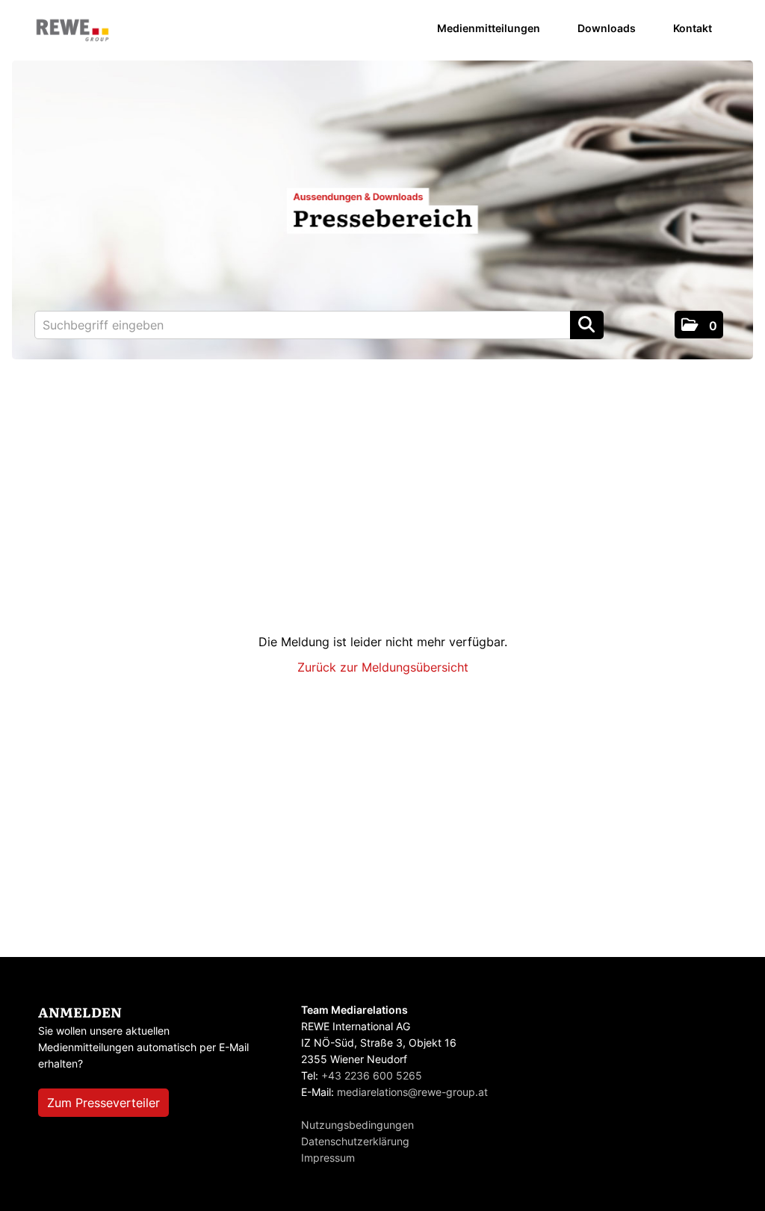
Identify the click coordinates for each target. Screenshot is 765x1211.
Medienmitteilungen (488, 28)
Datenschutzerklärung (355, 1141)
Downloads (606, 28)
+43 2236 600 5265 (371, 1075)
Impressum (328, 1157)
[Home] (72, 31)
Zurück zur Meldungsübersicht (382, 667)
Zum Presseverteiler (103, 1102)
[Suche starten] (587, 325)
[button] (699, 324)
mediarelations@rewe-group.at (412, 1091)
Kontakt (692, 28)
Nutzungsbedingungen (357, 1124)
